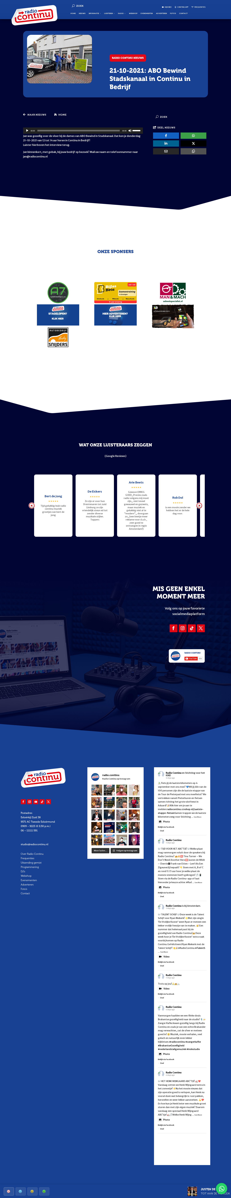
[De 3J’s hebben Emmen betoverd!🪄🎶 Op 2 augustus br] (134, 827)
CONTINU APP (182, 7)
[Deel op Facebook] (166, 136)
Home (73, 13)
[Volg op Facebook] (173, 628)
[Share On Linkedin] (166, 143)
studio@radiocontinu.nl (34, 844)
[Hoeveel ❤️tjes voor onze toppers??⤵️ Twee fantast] (96, 840)
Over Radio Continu (32, 853)
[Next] (199, 505)
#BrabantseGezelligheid (171, 1045)
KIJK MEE (168, 7)
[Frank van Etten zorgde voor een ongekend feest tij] (134, 815)
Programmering (30, 867)
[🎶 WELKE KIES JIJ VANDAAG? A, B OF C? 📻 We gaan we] (109, 790)
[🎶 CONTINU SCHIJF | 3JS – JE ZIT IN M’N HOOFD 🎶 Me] (109, 815)
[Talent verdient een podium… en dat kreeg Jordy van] (96, 827)
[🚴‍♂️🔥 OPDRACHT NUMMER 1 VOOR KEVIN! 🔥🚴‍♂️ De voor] (96, 790)
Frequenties (27, 858)
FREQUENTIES (199, 7)
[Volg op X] (201, 628)
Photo (166, 821)
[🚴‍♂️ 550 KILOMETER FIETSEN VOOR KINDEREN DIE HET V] (121, 802)
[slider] (136, 130)
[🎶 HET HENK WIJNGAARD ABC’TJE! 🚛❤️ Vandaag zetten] (109, 802)
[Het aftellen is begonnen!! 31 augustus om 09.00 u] (121, 815)
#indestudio (193, 1049)
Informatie (94, 13)
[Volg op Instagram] (183, 628)
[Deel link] (193, 151)
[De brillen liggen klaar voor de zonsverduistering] (96, 815)
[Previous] (32, 505)
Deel (162, 831)
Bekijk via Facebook (166, 827)
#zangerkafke (193, 1041)
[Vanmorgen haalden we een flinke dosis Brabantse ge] (96, 802)
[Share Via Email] (166, 151)
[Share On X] (193, 143)
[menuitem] (9, 1191)
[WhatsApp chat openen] (221, 1188)
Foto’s (173, 13)
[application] (83, 130)
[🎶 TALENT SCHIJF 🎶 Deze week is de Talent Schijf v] (121, 790)
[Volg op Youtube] (35, 801)
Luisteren (108, 13)
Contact (183, 13)
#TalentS (200, 948)
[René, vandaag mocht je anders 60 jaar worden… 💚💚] (134, 802)
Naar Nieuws (36, 114)
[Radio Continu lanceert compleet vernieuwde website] (109, 827)
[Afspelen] (27, 130)
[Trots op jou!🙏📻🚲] (134, 790)
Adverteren (161, 13)
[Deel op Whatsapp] (193, 136)
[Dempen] (130, 130)
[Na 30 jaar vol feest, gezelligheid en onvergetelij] (121, 827)
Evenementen (147, 13)
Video (166, 956)
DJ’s (23, 871)
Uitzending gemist (31, 862)
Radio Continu (174, 772)
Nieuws (82, 13)
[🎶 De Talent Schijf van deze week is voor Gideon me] (134, 840)
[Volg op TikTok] (192, 628)
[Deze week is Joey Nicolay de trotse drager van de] (121, 840)
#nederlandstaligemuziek (172, 1049)
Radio (121, 13)
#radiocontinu (177, 1041)
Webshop (133, 13)
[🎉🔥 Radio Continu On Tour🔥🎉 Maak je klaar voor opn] (109, 840)
